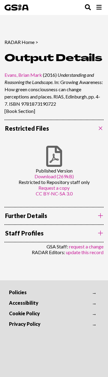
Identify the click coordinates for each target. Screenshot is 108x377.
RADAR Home (19, 42)
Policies (18, 292)
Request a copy (54, 188)
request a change (86, 246)
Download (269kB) (54, 176)
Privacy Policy (24, 324)
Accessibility (23, 303)
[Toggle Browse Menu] (99, 8)
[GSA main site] (16, 8)
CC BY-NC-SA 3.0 (54, 193)
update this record (85, 252)
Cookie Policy (24, 313)
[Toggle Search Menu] (87, 8)
